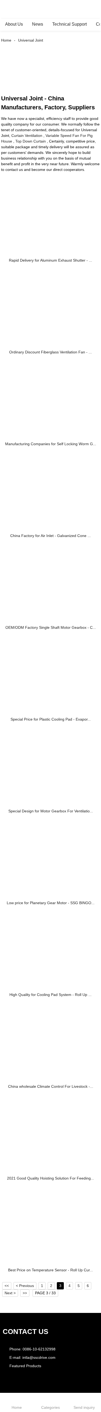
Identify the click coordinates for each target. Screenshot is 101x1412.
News (37, 24)
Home (6, 40)
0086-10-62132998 (39, 1349)
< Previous (25, 1285)
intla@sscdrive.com (38, 1357)
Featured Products (25, 1366)
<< (7, 1285)
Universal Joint (30, 40)
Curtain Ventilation (26, 135)
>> (25, 1293)
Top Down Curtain (30, 141)
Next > (10, 1293)
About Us (14, 24)
